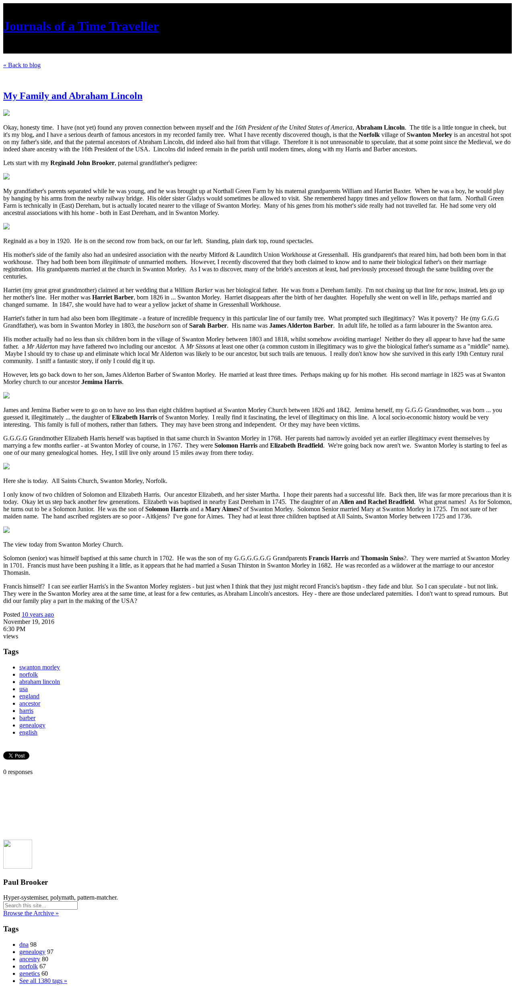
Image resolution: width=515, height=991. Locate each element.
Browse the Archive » (31, 913)
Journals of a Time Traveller (81, 26)
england (29, 696)
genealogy (32, 725)
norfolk (28, 674)
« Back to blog (22, 65)
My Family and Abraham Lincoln (72, 96)
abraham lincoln (39, 681)
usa (23, 688)
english (28, 732)
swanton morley (39, 667)
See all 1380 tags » (43, 980)
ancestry (29, 959)
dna (24, 944)
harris (26, 710)
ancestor (29, 703)
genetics (29, 973)
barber (27, 717)
